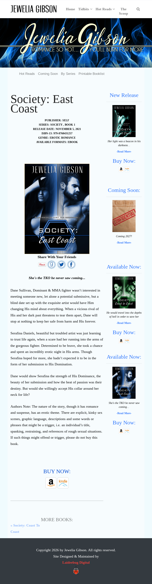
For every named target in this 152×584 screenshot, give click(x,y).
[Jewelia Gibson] (33, 9)
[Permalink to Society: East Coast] (123, 382)
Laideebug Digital (76, 562)
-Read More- (124, 151)
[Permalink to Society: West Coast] (123, 120)
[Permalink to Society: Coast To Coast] (123, 292)
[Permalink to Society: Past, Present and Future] (123, 215)
